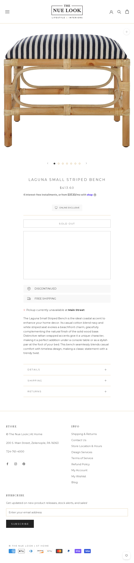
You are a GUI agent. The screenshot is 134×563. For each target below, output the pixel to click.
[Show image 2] (58, 163)
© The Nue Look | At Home (29, 545)
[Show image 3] (63, 163)
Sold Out (67, 223)
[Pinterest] (24, 464)
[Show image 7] (79, 163)
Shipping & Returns (84, 434)
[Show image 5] (71, 163)
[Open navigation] (7, 11)
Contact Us (78, 440)
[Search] (119, 11)
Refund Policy (80, 464)
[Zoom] (127, 32)
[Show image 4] (67, 163)
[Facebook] (7, 464)
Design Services (81, 452)
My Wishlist (78, 476)
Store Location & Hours (86, 446)
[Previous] (47, 163)
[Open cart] (127, 12)
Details (34, 369)
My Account (79, 470)
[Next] (86, 163)
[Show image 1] (54, 163)
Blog (74, 482)
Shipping (35, 380)
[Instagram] (15, 464)
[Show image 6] (75, 163)
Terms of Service (82, 458)
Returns (35, 391)
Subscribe (20, 523)
